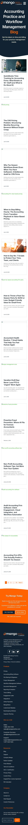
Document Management (10, 686)
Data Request (7, 799)
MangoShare (7, 704)
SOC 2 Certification (9, 769)
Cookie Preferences (9, 802)
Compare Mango (8, 757)
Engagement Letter (9, 695)
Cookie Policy (7, 776)
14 (16, 582)
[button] (9, 651)
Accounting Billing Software (11, 674)
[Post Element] (14, 79)
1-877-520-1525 (8, 742)
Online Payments (8, 701)
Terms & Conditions (15, 661)
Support (6, 754)
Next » (20, 582)
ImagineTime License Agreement (12, 779)
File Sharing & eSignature (10, 677)
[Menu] (24, 3)
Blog (5, 751)
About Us (6, 792)
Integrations (7, 698)
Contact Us (7, 796)
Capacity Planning (8, 714)
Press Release (7, 763)
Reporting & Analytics (9, 689)
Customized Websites (9, 708)
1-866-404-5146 (9, 727)
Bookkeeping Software (10, 711)
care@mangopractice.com (12, 734)
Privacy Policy (7, 661)
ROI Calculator (7, 782)
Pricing (5, 671)
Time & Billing (7, 692)
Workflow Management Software (12, 683)
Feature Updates (8, 760)
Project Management (9, 680)
